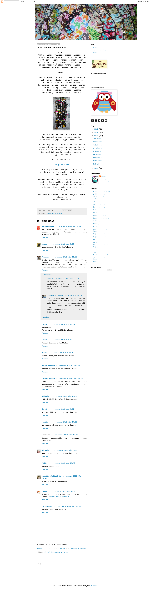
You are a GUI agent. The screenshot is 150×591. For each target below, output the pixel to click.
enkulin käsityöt (50, 476)
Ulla (44, 353)
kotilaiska (47, 507)
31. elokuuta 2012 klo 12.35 (65, 279)
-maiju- (45, 422)
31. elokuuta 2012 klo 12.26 (61, 325)
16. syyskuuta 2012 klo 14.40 (60, 463)
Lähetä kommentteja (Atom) (56, 552)
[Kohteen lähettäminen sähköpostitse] (63, 210)
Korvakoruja (99, 213)
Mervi (44, 409)
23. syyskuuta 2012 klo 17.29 (61, 491)
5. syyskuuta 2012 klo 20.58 (68, 295)
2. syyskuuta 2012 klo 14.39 (69, 366)
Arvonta (97, 199)
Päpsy (44, 491)
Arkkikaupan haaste (54, 213)
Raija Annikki (61, 165)
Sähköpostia (99, 53)
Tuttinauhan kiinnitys (99, 258)
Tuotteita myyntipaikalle (100, 253)
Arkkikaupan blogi (47, 9)
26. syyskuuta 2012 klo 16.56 (67, 507)
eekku (44, 244)
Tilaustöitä (99, 250)
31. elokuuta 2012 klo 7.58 (68, 227)
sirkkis (45, 450)
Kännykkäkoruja (100, 215)
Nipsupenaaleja (100, 237)
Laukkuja (97, 221)
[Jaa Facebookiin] (69, 210)
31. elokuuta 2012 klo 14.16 (60, 353)
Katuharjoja (99, 207)
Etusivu (61, 548)
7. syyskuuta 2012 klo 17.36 (63, 422)
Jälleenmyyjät (100, 50)
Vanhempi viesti (78, 548)
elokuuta (97, 151)
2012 (96, 136)
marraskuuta (99, 142)
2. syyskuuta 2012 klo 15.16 (69, 379)
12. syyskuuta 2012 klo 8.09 (63, 450)
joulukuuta (98, 139)
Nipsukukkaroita (101, 234)
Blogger (94, 586)
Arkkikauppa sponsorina (99, 195)
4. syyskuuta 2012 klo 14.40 (63, 396)
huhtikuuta (98, 164)
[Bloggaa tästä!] (65, 210)
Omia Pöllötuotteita (100, 243)
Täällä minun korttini (59, 497)
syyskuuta (98, 148)
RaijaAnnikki (48, 227)
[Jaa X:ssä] (67, 210)
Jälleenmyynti (100, 204)
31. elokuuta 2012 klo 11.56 (63, 257)
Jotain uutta (99, 202)
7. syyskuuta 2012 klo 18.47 (64, 435)
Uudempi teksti (44, 548)
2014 (96, 129)
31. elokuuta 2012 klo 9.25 (60, 244)
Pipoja (96, 247)
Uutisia (97, 262)
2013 (96, 132)
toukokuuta (98, 161)
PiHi (44, 463)
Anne (49, 279)
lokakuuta (98, 145)
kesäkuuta (98, 158)
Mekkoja (97, 224)
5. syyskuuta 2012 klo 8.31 (60, 409)
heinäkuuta (98, 154)
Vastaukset (49, 275)
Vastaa (45, 237)
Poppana (45, 257)
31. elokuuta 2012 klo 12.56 (61, 340)
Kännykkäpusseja (101, 218)
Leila (44, 325)
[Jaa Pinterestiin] (71, 210)
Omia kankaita (100, 240)
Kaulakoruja (99, 210)
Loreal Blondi (48, 379)
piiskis (45, 396)
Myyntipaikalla (100, 226)
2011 (96, 168)
